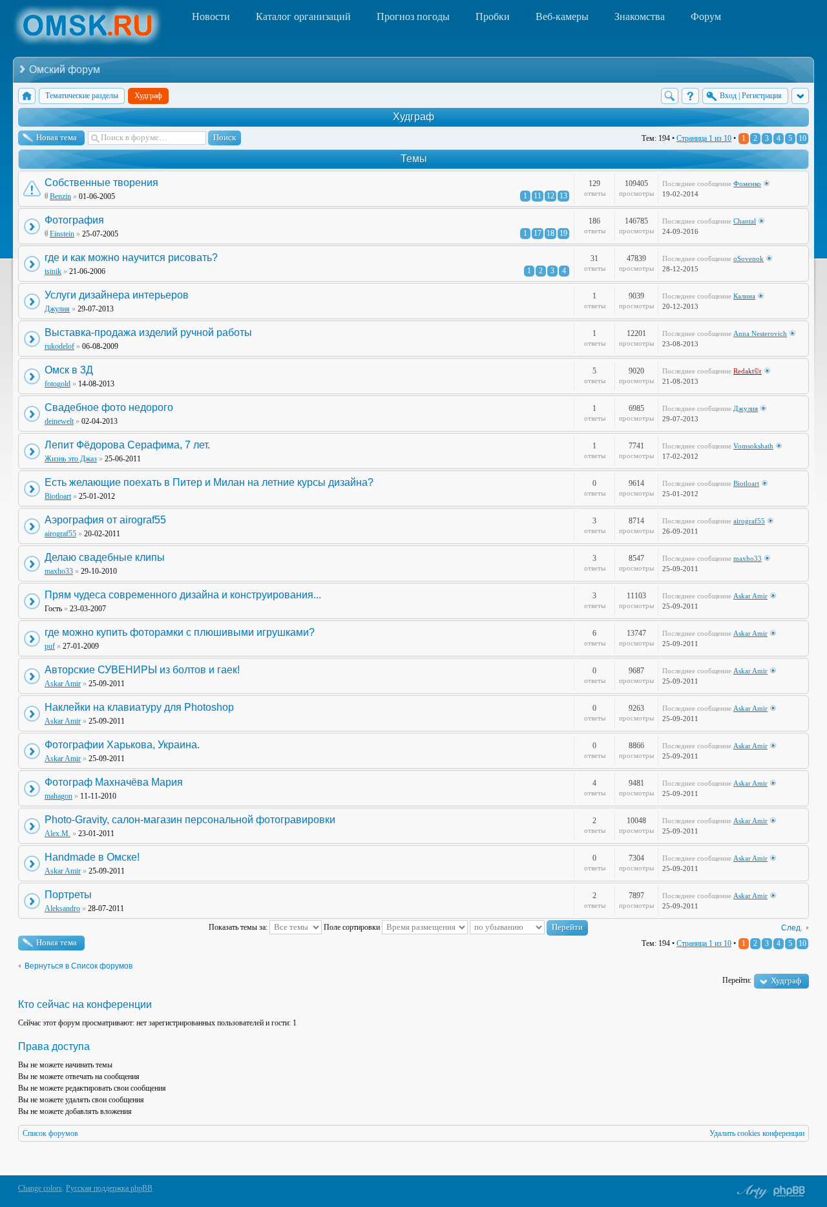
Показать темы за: (239, 927)
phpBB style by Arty (750, 1191)
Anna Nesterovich (760, 333)
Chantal (744, 221)
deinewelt (59, 421)
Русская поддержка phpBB (109, 1188)
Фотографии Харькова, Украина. (122, 744)
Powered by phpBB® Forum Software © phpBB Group (789, 1191)
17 (537, 233)
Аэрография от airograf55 (105, 519)
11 (537, 195)
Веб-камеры (562, 16)
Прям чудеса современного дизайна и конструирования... (183, 594)
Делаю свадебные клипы (105, 557)
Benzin (60, 196)
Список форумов (50, 1133)
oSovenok (748, 258)
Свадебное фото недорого (109, 407)
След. (791, 928)
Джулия (57, 308)
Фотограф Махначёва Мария (114, 782)
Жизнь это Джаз (71, 458)
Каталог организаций (303, 16)
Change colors (40, 1188)
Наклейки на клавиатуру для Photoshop (139, 707)
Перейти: (736, 980)
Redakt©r (747, 371)
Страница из (703, 138)
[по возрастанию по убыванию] (529, 927)
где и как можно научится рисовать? (131, 257)
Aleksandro (62, 908)
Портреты (68, 894)
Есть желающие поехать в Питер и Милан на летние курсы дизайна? (209, 482)
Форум (706, 16)
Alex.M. (57, 833)
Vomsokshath (753, 446)
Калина (744, 296)
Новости (211, 16)
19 (563, 233)
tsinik (53, 271)
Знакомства (639, 16)
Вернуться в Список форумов (78, 966)
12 (550, 195)
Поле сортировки (353, 927)
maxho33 (59, 571)
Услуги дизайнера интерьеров (117, 294)
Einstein (62, 233)
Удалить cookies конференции (756, 1133)
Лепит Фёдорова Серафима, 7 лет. (127, 444)
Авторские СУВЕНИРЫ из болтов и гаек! (142, 669)
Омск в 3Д (69, 369)
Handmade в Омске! (92, 857)
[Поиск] (669, 96)
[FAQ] (690, 96)
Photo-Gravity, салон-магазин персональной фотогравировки (190, 819)
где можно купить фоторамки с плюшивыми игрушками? (180, 632)
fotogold (57, 383)
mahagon (58, 796)
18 (550, 233)
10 (802, 138)
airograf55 (60, 533)
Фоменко (747, 183)
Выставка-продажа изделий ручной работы (148, 332)
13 (563, 195)
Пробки (493, 16)
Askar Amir (750, 596)
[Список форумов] (27, 96)
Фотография (74, 220)
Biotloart (58, 496)
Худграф (413, 116)
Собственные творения (101, 182)
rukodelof (59, 346)
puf (50, 646)
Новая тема (56, 137)
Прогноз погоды (413, 16)
